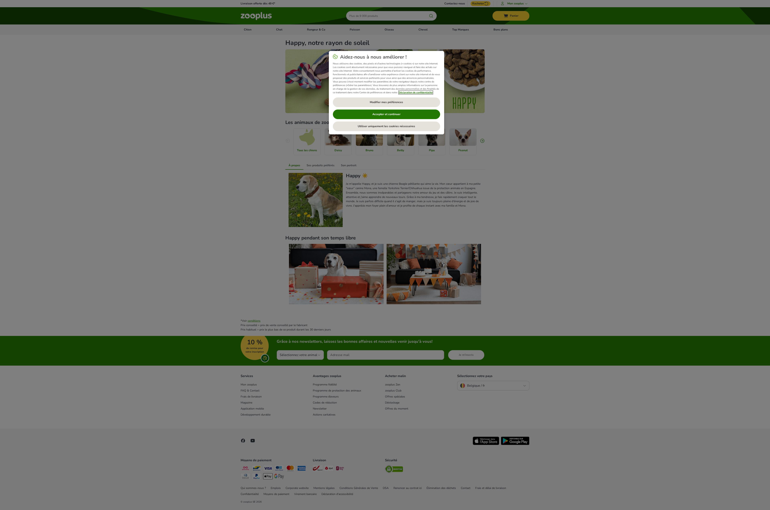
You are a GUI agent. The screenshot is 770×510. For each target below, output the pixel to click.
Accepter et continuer (386, 114)
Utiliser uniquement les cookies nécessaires (386, 126)
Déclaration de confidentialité (416, 92)
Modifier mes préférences (386, 102)
